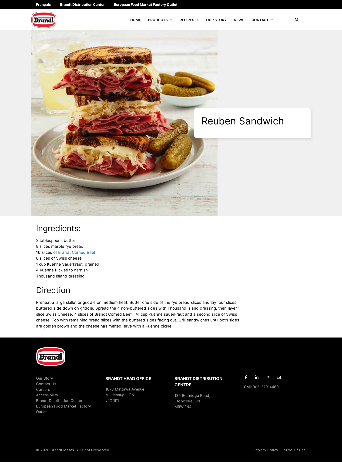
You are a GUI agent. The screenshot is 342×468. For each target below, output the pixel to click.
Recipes (187, 20)
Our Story (216, 20)
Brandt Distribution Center (82, 4)
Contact (260, 20)
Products (158, 20)
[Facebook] (246, 377)
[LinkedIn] (257, 377)
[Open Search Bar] (297, 19)
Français (43, 4)
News (239, 20)
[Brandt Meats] (43, 19)
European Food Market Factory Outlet (146, 4)
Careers (43, 389)
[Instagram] (268, 377)
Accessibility (47, 395)
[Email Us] (279, 377)
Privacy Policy (265, 450)
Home (135, 20)
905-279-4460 (261, 386)
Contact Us (46, 383)
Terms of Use (294, 450)
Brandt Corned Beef (76, 252)
